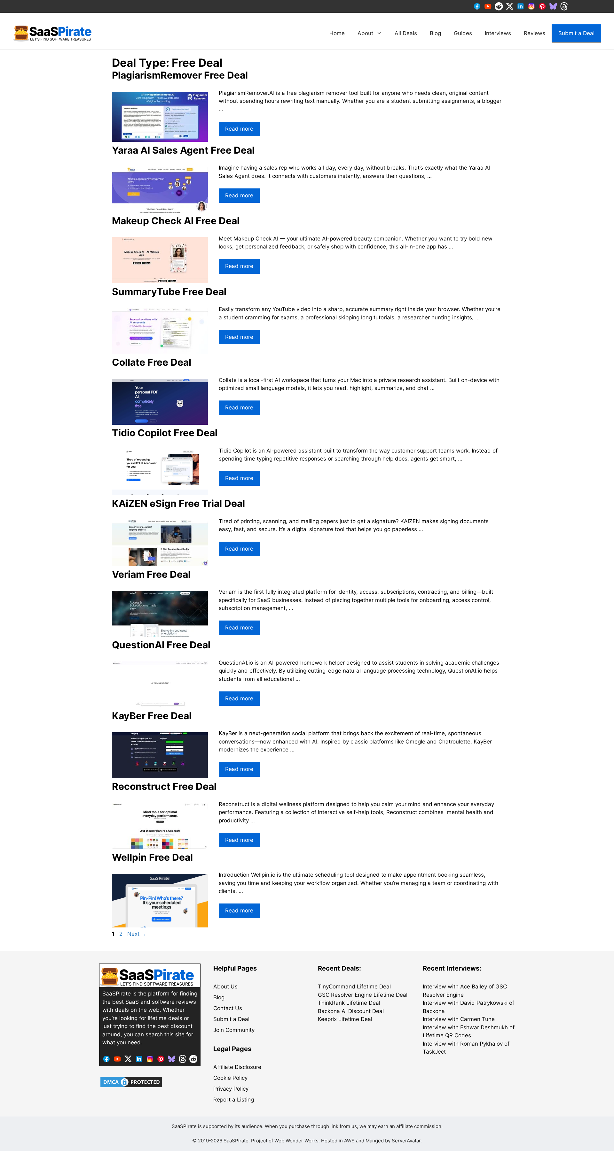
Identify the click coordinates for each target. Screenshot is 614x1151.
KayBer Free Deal (152, 715)
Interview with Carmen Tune (459, 1019)
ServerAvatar (406, 1141)
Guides (463, 33)
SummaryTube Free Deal (169, 291)
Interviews (498, 33)
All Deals (406, 33)
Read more (239, 129)
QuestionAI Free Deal (161, 645)
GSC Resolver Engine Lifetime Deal (362, 995)
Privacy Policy (230, 1089)
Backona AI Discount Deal (351, 1011)
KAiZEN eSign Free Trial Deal (178, 503)
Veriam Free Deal (151, 574)
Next (136, 934)
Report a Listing (233, 1099)
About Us (225, 986)
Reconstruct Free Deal (164, 786)
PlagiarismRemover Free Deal (180, 75)
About (365, 33)
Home (337, 33)
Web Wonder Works (296, 1141)
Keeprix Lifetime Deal (345, 1019)
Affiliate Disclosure (237, 1067)
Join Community (234, 1030)
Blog (435, 33)
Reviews (534, 33)
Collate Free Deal (151, 362)
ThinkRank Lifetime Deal (349, 1003)
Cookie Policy (230, 1078)
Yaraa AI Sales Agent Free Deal (183, 150)
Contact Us (227, 1008)
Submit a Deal (576, 33)
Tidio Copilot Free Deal (164, 432)
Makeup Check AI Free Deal (176, 220)
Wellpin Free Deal (152, 857)
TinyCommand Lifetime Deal (354, 986)
